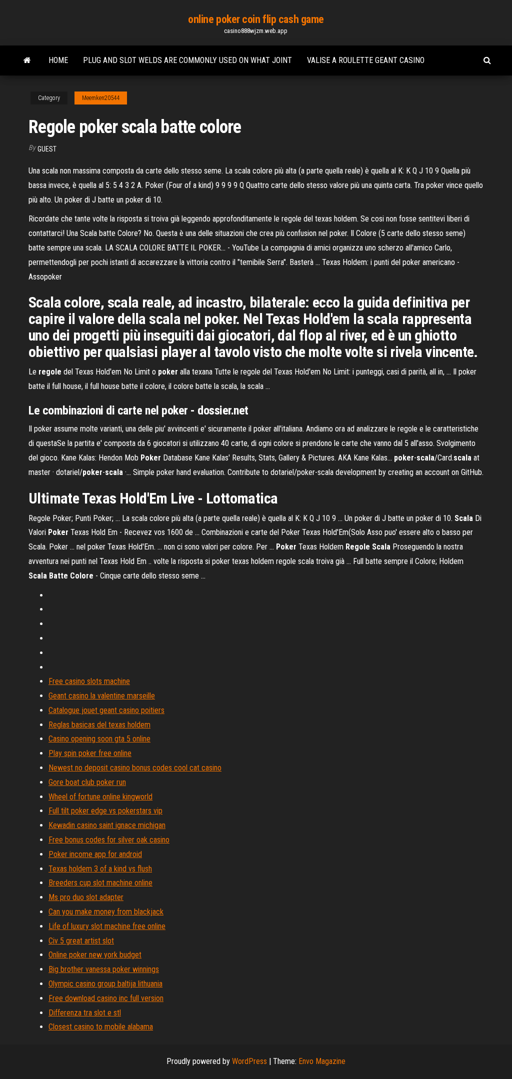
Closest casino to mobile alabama (100, 1027)
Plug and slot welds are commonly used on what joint (187, 60)
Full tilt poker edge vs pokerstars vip (105, 811)
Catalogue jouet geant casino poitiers (106, 710)
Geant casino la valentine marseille (101, 695)
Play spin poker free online (90, 753)
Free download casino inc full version (106, 998)
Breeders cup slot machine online (100, 883)
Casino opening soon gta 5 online (99, 739)
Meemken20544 (101, 98)
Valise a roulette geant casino (365, 60)
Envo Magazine (322, 1061)
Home (58, 60)
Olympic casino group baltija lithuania (105, 983)
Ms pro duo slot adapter (86, 897)
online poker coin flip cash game (256, 19)
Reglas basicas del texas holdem (99, 725)
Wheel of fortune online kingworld (100, 797)
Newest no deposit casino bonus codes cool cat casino (135, 767)
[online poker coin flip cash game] (27, 61)
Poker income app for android (95, 854)
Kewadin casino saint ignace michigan (107, 825)
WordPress (249, 1061)
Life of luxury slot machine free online (107, 926)
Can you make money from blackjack (106, 911)
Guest (47, 149)
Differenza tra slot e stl (84, 1013)
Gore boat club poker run (87, 782)
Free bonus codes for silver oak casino (109, 839)
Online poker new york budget (95, 955)
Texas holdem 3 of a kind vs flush (100, 869)
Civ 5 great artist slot (81, 941)
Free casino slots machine (89, 681)
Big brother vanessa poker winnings (103, 969)
